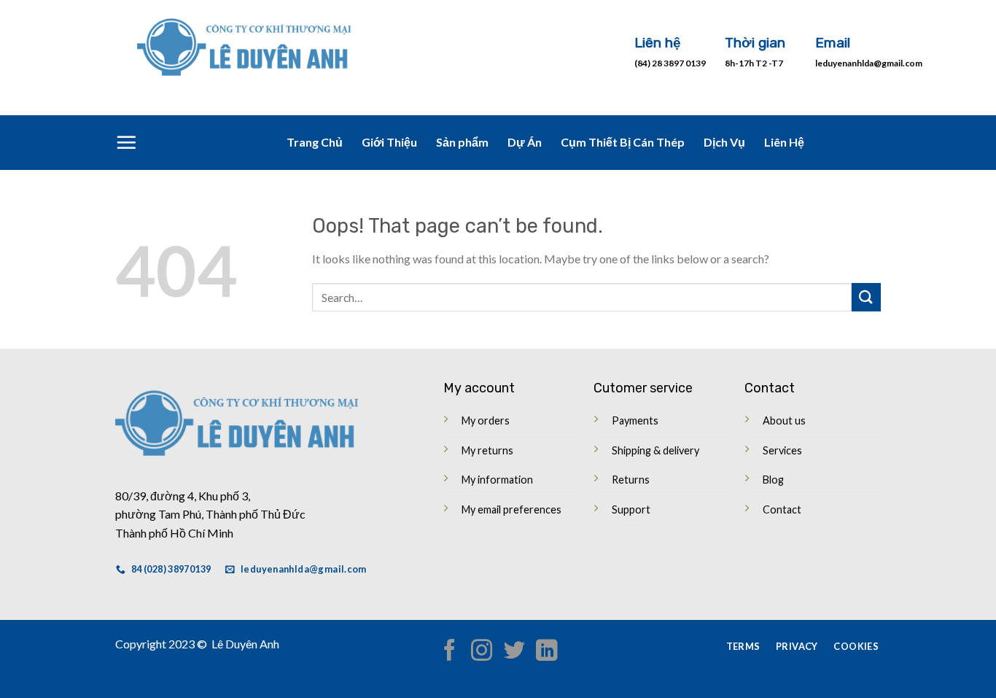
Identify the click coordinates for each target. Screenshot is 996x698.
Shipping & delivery (655, 450)
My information (497, 479)
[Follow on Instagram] (481, 652)
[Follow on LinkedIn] (545, 652)
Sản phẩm (462, 142)
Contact (782, 509)
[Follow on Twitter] (513, 652)
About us (784, 420)
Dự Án (524, 142)
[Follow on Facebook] (449, 652)
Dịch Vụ (724, 142)
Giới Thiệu (389, 142)
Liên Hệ (784, 142)
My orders (486, 420)
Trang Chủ (315, 142)
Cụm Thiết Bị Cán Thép (623, 142)
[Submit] (866, 297)
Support (631, 509)
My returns (487, 450)
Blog (773, 479)
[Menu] (126, 142)
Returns (631, 479)
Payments (635, 420)
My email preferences (511, 509)
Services (782, 450)
